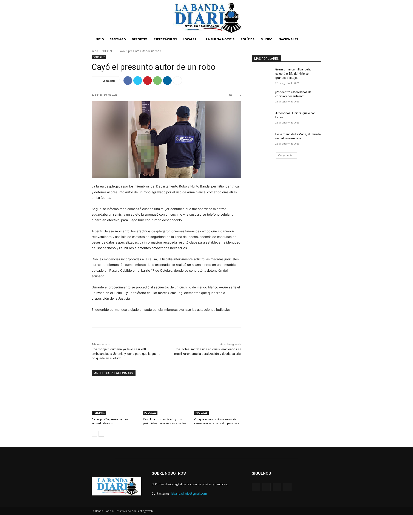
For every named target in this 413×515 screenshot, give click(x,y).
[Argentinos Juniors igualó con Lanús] (262, 118)
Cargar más (285, 155)
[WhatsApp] (157, 80)
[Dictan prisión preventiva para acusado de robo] (115, 398)
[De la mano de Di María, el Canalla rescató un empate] (262, 139)
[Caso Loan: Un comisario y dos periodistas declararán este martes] (166, 398)
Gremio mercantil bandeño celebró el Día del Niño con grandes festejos (293, 73)
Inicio (95, 51)
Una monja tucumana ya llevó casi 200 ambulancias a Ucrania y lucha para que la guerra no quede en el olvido (126, 353)
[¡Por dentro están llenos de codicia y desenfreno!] (262, 97)
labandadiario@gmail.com (189, 493)
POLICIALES (108, 51)
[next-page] (101, 434)
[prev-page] (94, 434)
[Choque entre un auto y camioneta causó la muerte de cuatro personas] (217, 398)
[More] (177, 80)
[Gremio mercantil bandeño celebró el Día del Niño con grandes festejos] (262, 74)
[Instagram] (266, 487)
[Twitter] (137, 80)
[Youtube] (288, 487)
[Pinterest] (147, 80)
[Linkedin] (167, 80)
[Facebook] (127, 80)
